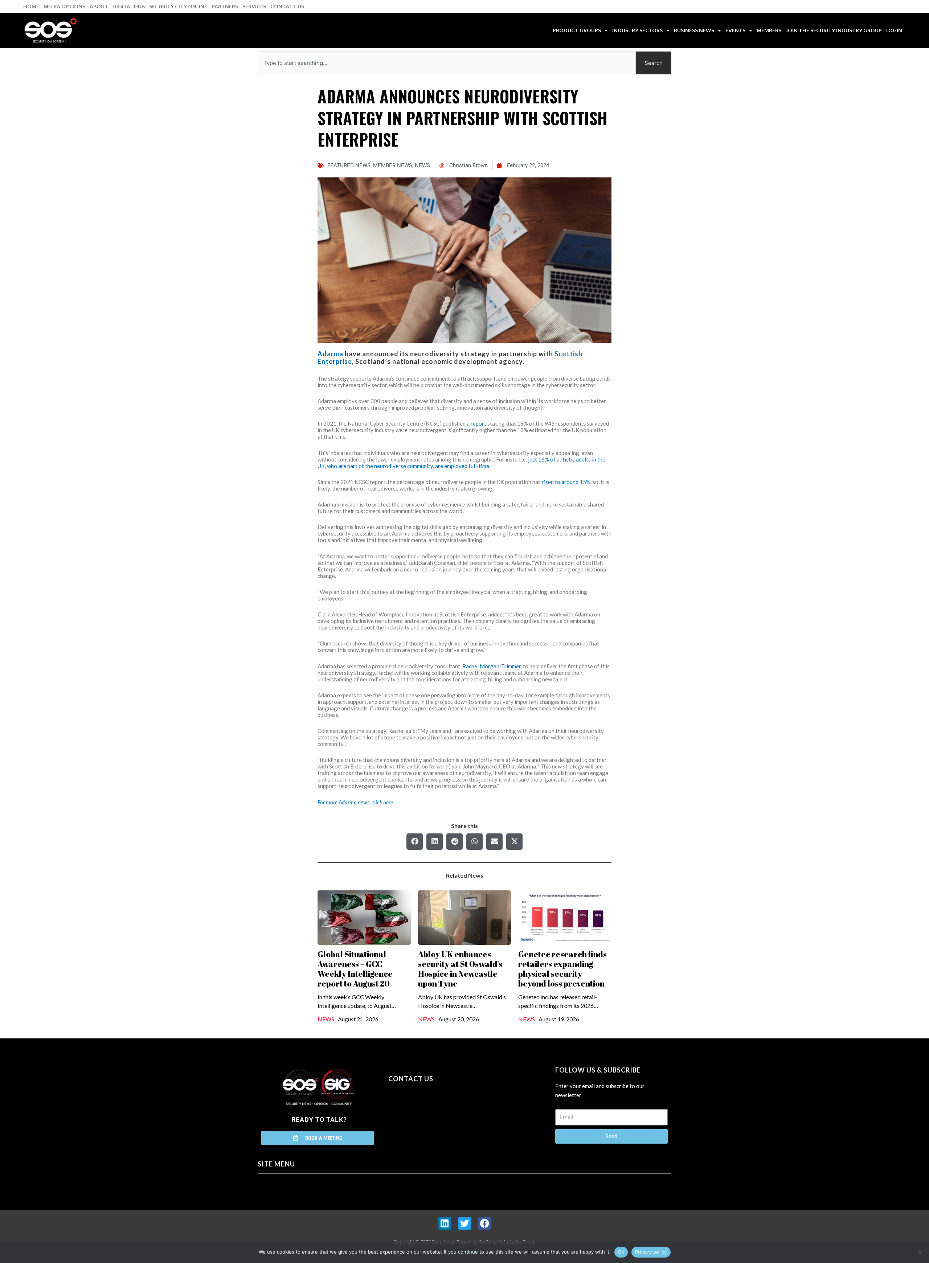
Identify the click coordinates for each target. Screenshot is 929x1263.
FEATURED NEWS (349, 165)
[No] (920, 1252)
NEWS (422, 165)
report (478, 423)
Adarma (330, 354)
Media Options (64, 6)
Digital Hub (128, 6)
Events (735, 30)
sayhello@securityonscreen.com (434, 1112)
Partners (225, 6)
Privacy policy (651, 1252)
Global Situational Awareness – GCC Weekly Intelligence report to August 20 (355, 969)
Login (894, 30)
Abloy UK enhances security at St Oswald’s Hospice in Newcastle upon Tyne (460, 969)
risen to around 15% (566, 482)
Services (254, 6)
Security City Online (178, 6)
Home (31, 6)
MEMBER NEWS (392, 165)
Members (769, 30)
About (99, 6)
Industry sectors (637, 30)
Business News (694, 30)
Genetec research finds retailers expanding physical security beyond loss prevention (562, 969)
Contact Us (287, 6)
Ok (621, 1252)
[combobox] (447, 63)
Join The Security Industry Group (834, 30)
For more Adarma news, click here (355, 802)
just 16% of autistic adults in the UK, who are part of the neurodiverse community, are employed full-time (461, 462)
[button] (414, 841)
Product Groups (577, 30)
